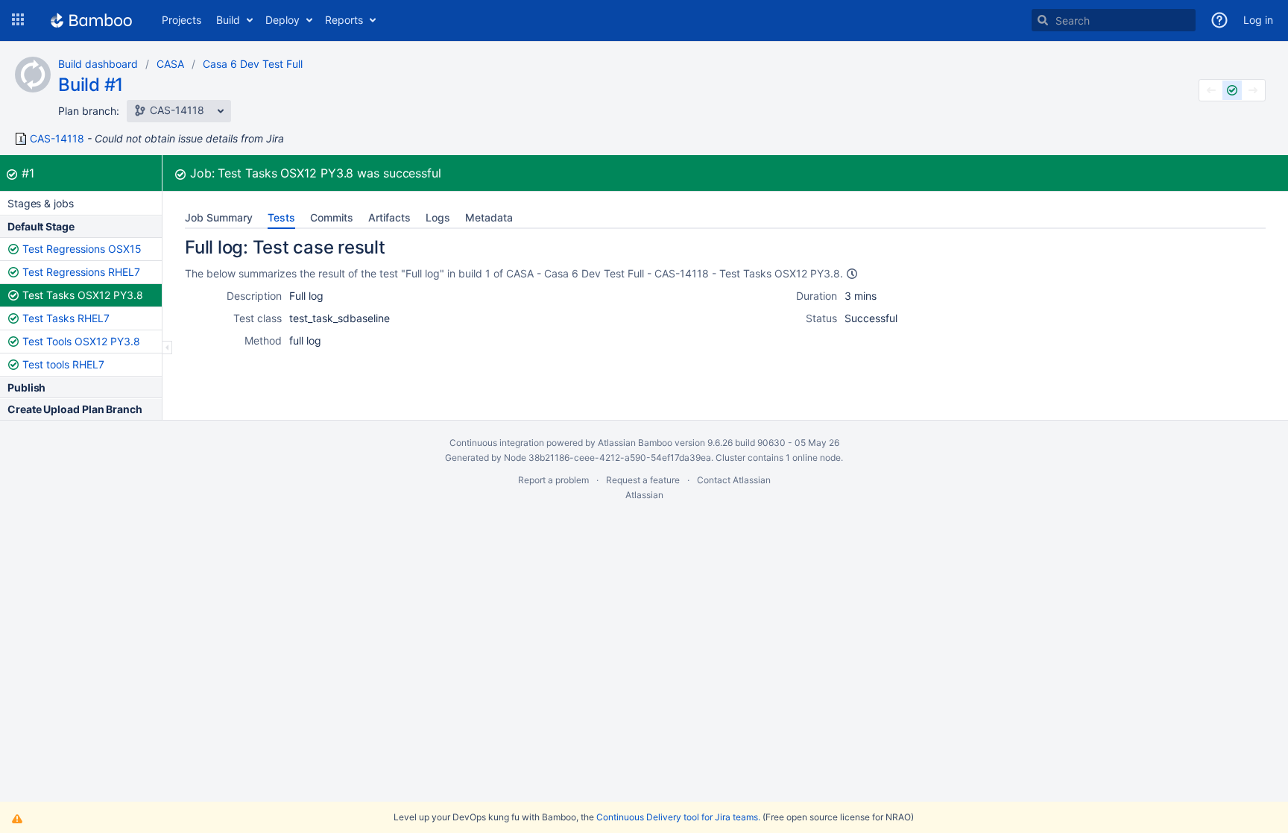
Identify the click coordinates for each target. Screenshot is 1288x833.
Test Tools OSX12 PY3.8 (81, 341)
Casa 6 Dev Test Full (253, 63)
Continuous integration (496, 442)
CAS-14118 (57, 139)
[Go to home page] (91, 20)
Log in (1258, 19)
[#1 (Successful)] (1232, 90)
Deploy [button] (282, 19)
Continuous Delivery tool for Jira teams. (678, 817)
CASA (170, 63)
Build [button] (228, 19)
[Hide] (167, 347)
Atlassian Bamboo (635, 442)
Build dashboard (98, 63)
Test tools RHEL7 (63, 364)
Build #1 (90, 84)
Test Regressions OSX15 (82, 248)
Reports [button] (344, 19)
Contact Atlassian (734, 479)
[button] (17, 20)
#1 (28, 173)
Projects (181, 19)
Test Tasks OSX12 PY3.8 (82, 295)
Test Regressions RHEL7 (81, 271)
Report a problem (553, 479)
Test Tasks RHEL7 (66, 318)
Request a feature (643, 479)
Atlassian (644, 494)
